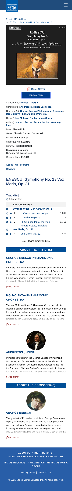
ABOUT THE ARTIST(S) (36, 249)
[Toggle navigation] (65, 5)
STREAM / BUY (36, 95)
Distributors (43, 453)
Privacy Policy (28, 472)
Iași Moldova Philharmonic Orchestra (26, 114)
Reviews (10, 169)
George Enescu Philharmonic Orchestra (41, 111)
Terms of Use (44, 472)
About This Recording (18, 164)
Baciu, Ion (46, 107)
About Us (24, 453)
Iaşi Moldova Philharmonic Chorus (34, 118)
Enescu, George (29, 102)
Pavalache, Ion (41, 122)
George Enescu (18, 412)
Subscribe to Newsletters (26, 456)
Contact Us (56, 456)
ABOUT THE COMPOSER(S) (36, 385)
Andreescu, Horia (29, 107)
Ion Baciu (23, 319)
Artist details (15, 199)
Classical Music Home (16, 19)
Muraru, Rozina (24, 122)
